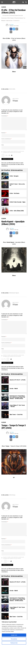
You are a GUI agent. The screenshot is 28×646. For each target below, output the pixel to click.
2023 (10, 89)
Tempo (13, 495)
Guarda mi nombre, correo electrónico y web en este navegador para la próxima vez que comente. (13, 152)
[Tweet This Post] (14, 29)
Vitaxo (12, 24)
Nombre (3, 132)
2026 (10, 292)
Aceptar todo (14, 635)
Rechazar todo (14, 642)
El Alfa (13, 89)
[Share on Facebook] (11, 29)
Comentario (4, 116)
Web (2, 145)
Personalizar (14, 639)
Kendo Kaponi (15, 292)
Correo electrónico (6, 139)
